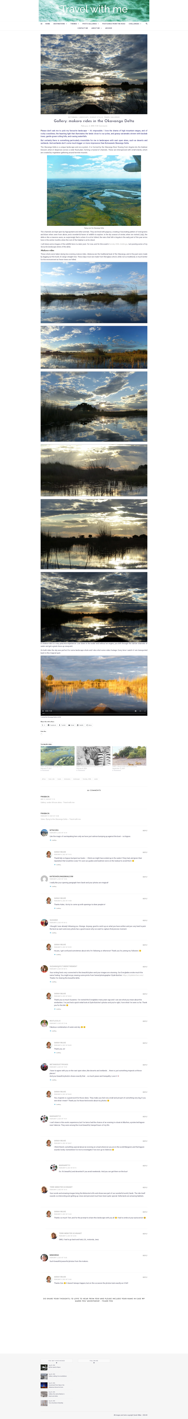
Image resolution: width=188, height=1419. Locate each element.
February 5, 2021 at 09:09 (62, 947)
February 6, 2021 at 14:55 (58, 879)
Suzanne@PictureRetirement (63, 966)
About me (95, 28)
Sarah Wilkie (60, 852)
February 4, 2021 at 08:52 (62, 996)
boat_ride (52, 779)
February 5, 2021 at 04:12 (58, 922)
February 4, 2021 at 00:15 (58, 969)
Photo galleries (89, 24)
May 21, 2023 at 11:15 (48, 799)
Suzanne (54, 920)
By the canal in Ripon (55, 1367)
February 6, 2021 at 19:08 (62, 901)
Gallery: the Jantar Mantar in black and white (56, 1395)
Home (47, 24)
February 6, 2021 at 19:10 (62, 854)
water (96, 779)
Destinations (59, 24)
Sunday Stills (96, 117)
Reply (145, 831)
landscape (76, 779)
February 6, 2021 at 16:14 (58, 833)
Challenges (134, 24)
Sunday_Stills (87, 779)
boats (59, 779)
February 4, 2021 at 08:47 (62, 1143)
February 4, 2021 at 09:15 (67, 1168)
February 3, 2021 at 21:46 (58, 1023)
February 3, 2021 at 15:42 (62, 1279)
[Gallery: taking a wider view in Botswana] (129, 756)
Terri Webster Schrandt (61, 1187)
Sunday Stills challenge (118, 244)
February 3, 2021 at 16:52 (62, 1214)
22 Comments (101, 126)
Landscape (84, 117)
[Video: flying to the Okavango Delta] (58, 756)
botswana (67, 779)
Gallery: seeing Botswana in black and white (89, 766)
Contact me (83, 28)
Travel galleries (112, 117)
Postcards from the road (113, 24)
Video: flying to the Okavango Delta (51, 766)
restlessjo (55, 1021)
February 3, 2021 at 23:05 (67, 1236)
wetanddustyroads (59, 1064)
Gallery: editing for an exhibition (58, 1376)
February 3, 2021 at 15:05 (58, 1257)
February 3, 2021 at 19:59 (58, 1067)
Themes (73, 24)
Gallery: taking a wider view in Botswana (124, 766)
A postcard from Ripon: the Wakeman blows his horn (56, 1386)
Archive (108, 28)
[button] (94, 292)
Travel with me (94, 9)
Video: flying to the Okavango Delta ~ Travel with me (61, 819)
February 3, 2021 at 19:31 (58, 1119)
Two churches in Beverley (56, 1403)
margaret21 (55, 1116)
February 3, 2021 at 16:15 (58, 1189)
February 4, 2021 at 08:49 (62, 1045)
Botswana (73, 117)
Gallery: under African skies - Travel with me (58, 802)
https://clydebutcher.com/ (133, 975)
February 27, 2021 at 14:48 (50, 816)
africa (44, 779)
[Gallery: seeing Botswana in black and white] (93, 756)
